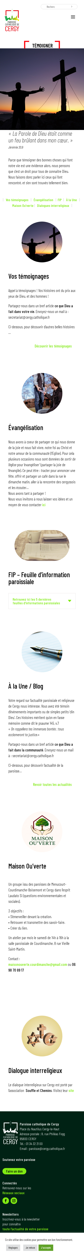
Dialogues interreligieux (53, 205)
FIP (60, 199)
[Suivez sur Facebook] (5, 1200)
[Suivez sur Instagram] (14, 1200)
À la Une (70, 199)
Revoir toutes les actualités (52, 784)
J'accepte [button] (46, 1247)
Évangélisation (42, 199)
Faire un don (14, 1171)
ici (43, 504)
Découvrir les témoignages (53, 346)
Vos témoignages (17, 199)
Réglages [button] (13, 1247)
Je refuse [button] (30, 1247)
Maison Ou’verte (22, 205)
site (71, 1090)
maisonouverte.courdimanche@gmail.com (37, 964)
